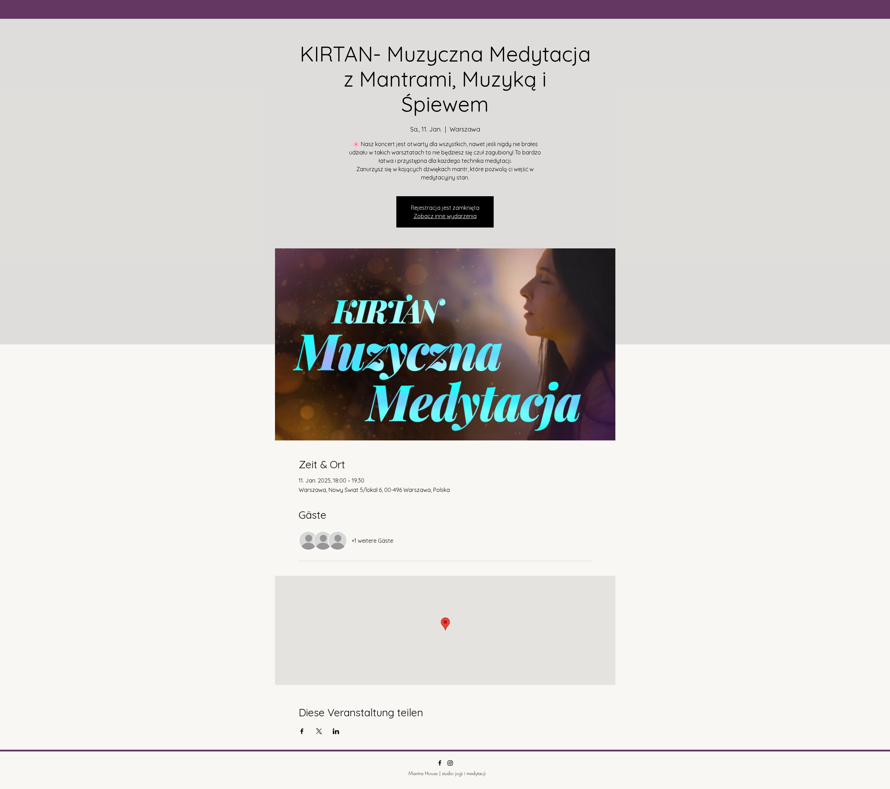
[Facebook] (439, 762)
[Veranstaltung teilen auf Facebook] (302, 731)
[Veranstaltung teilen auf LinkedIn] (336, 731)
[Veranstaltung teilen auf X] (319, 731)
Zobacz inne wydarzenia (445, 216)
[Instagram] (450, 762)
